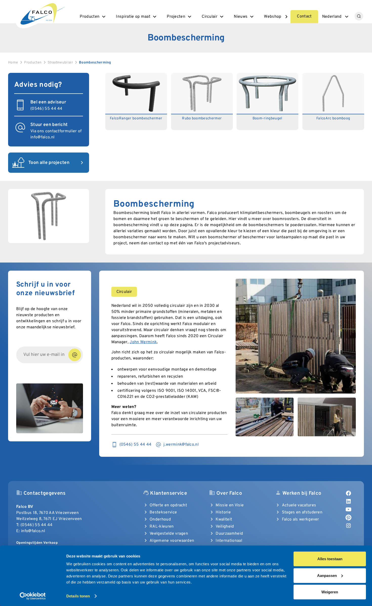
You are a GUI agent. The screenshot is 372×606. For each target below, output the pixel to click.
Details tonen (78, 596)
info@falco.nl (42, 137)
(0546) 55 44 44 (36, 525)
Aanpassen (327, 575)
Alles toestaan (329, 559)
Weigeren (329, 592)
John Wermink (143, 342)
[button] (93, 16)
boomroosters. (286, 219)
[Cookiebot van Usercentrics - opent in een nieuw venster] (33, 596)
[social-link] (348, 493)
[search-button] (359, 16)
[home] (42, 13)
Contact (304, 16)
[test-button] (74, 355)
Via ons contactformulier (53, 131)
